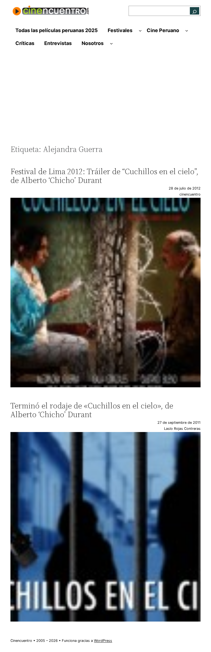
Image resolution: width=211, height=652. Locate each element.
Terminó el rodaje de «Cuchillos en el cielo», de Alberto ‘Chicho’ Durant (91, 410)
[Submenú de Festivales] (140, 30)
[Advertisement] (106, 99)
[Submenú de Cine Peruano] (186, 30)
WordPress (103, 641)
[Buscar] (194, 11)
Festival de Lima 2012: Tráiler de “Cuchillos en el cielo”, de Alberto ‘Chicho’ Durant (104, 176)
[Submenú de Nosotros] (111, 43)
